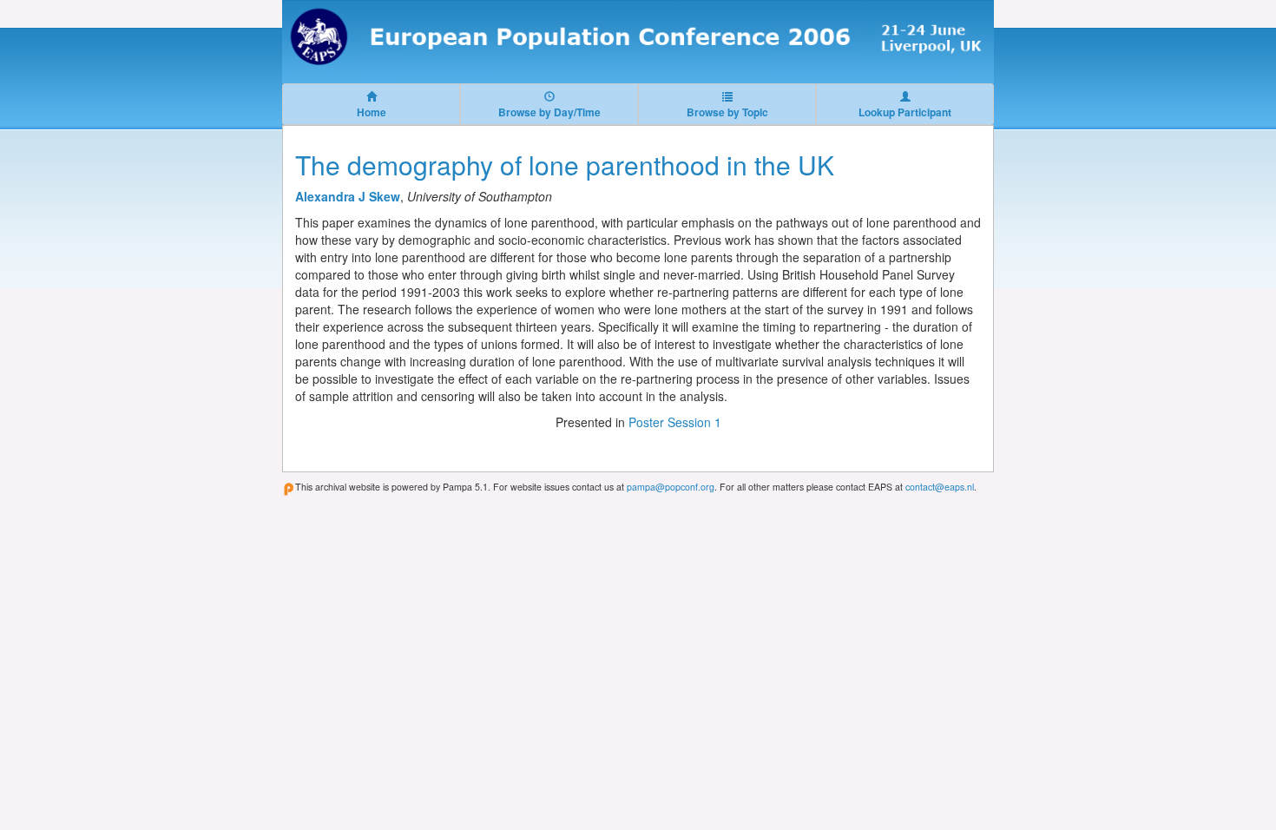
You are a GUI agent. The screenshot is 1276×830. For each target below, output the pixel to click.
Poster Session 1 (674, 422)
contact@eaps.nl (939, 486)
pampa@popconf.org (670, 486)
